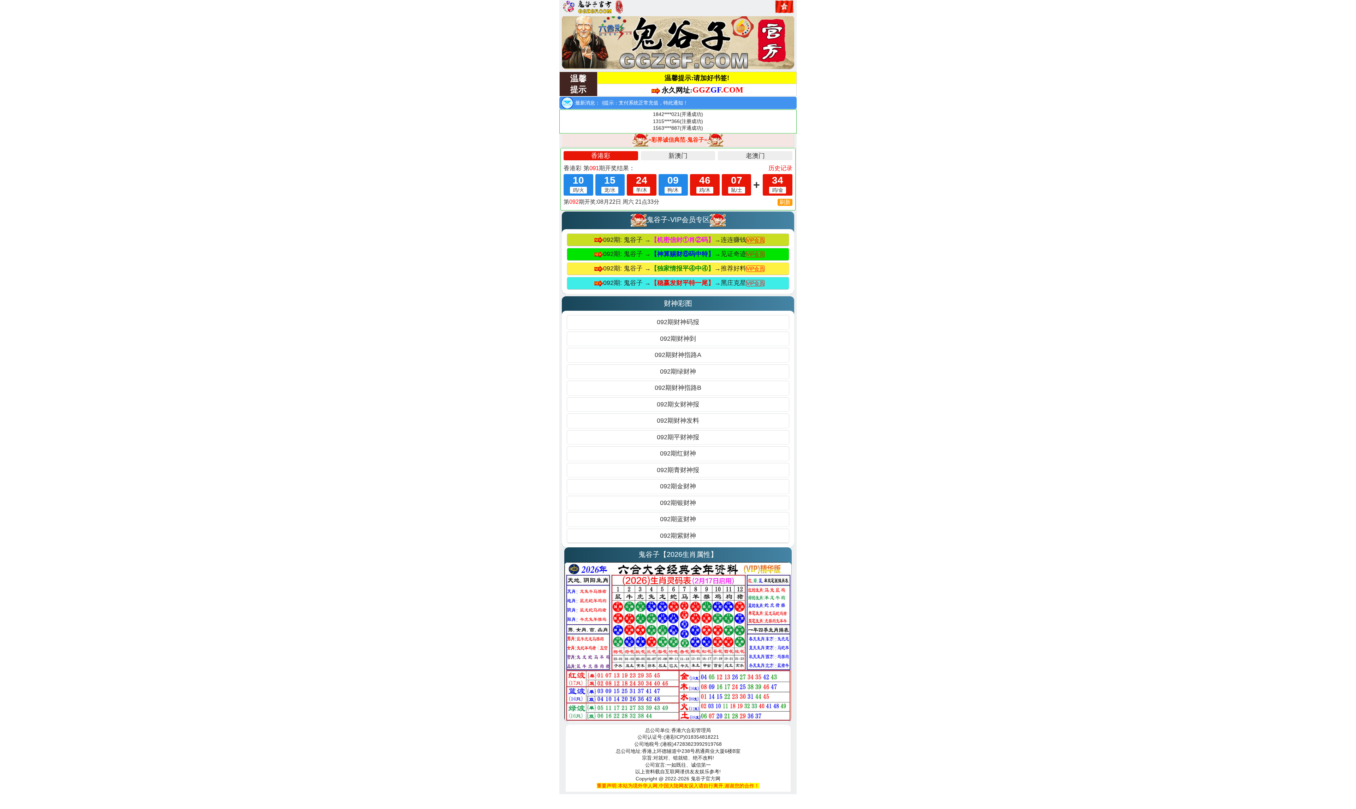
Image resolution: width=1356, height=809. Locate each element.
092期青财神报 (678, 470)
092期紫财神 (678, 535)
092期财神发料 (678, 420)
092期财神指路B (678, 387)
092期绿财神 (678, 371)
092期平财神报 (678, 437)
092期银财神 (678, 502)
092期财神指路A (678, 354)
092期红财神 (678, 453)
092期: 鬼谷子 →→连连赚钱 (683, 239)
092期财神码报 (678, 322)
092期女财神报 (678, 404)
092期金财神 (678, 486)
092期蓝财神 (678, 519)
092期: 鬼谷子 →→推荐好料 (683, 268)
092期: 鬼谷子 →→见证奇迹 (683, 253)
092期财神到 (678, 338)
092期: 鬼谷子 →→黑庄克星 (683, 282)
